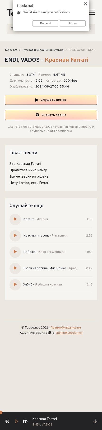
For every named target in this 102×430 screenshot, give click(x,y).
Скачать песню (54, 115)
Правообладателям (65, 328)
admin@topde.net (69, 333)
